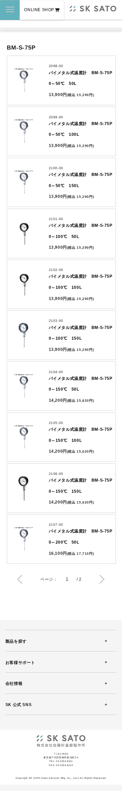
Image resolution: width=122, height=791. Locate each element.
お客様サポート (20, 662)
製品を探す (16, 641)
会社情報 (13, 683)
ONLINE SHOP (39, 9)
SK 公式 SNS (18, 704)
